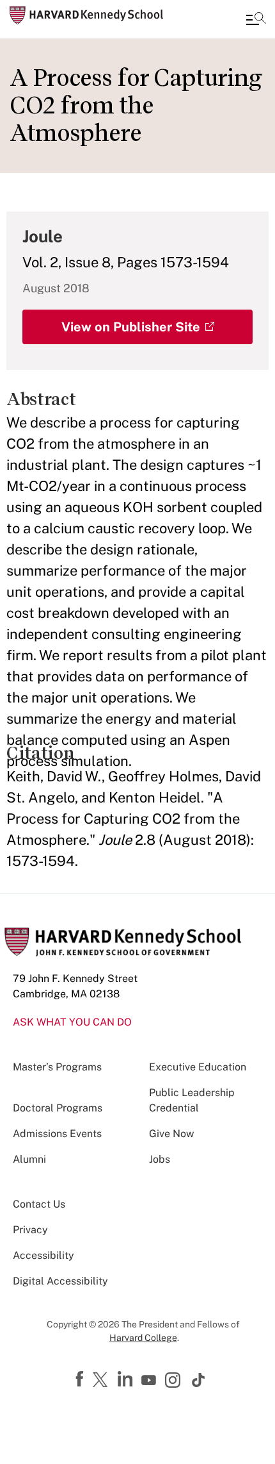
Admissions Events (57, 1133)
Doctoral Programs (57, 1108)
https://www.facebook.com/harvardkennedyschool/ (81, 1379)
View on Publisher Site (130, 327)
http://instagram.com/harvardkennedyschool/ (174, 1381)
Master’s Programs (57, 1067)
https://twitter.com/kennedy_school (102, 1380)
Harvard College (143, 1338)
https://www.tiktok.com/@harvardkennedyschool (198, 1380)
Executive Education (197, 1067)
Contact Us (39, 1204)
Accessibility (43, 1255)
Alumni (29, 1159)
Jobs (159, 1159)
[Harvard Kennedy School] (86, 15)
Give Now (171, 1133)
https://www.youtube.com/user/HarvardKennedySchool (150, 1380)
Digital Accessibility (60, 1281)
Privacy (30, 1230)
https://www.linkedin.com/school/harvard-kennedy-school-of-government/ (126, 1379)
